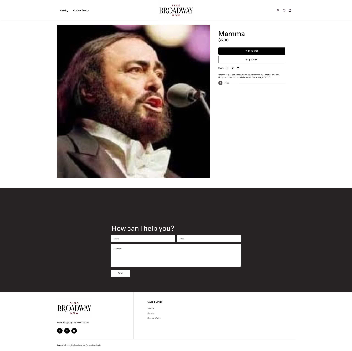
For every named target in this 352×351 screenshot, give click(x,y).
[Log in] (278, 10)
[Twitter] (232, 68)
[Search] (284, 10)
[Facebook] (227, 68)
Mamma (231, 33)
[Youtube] (74, 331)
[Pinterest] (238, 68)
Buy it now (252, 59)
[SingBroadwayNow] (176, 10)
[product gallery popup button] (205, 175)
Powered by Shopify (93, 345)
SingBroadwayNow (78, 345)
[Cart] (290, 10)
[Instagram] (67, 331)
